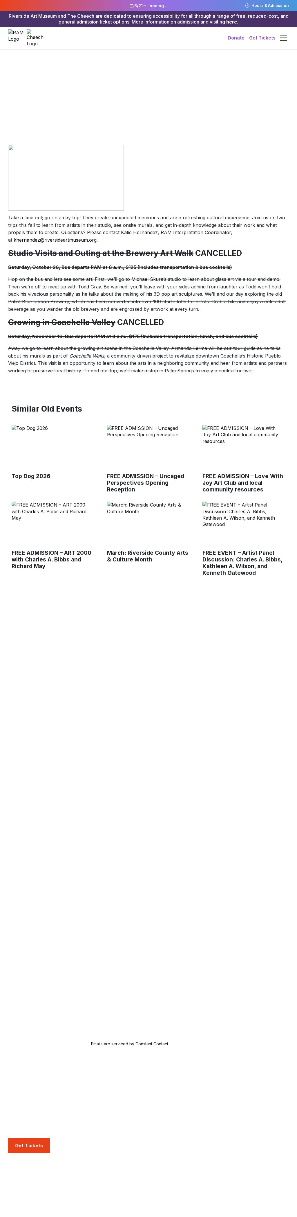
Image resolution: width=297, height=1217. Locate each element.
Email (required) (66, 978)
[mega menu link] (283, 38)
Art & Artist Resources (130, 1121)
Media (211, 1167)
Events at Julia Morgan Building (140, 1177)
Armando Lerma (189, 348)
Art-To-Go (117, 1102)
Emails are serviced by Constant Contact (129, 1043)
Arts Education (123, 1073)
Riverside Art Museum (32, 1082)
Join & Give (216, 1073)
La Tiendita (20, 1129)
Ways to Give (218, 1092)
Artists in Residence (127, 1131)
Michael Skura (147, 279)
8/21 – (150, 5)
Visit (13, 1073)
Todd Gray (89, 287)
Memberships (218, 1082)
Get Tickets (262, 38)
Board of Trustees (28, 1196)
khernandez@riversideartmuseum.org (55, 240)
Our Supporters (221, 1121)
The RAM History (27, 1177)
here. (232, 22)
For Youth (117, 1082)
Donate (236, 38)
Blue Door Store (26, 1119)
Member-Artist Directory (230, 1102)
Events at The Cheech (130, 1186)
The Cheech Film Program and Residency (140, 1200)
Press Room (217, 1186)
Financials (19, 1206)
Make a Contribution (226, 1112)
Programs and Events (130, 1167)
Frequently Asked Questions (39, 1109)
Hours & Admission (270, 5)
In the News (217, 1177)
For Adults (117, 1092)
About (15, 1167)
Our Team (19, 1186)
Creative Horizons (126, 1112)
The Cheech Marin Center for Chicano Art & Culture (50, 1096)
